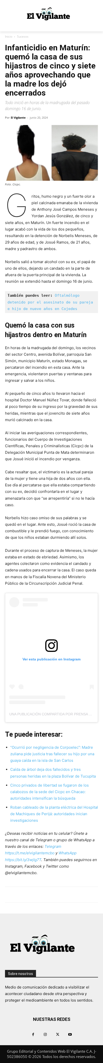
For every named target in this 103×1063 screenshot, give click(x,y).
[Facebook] (33, 1034)
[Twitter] (57, 1034)
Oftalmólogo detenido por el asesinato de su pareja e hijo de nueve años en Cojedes (51, 302)
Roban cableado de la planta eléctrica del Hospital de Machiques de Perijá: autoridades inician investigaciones (54, 814)
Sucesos (22, 36)
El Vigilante (18, 117)
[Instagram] (45, 1034)
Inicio (8, 36)
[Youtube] (70, 1034)
